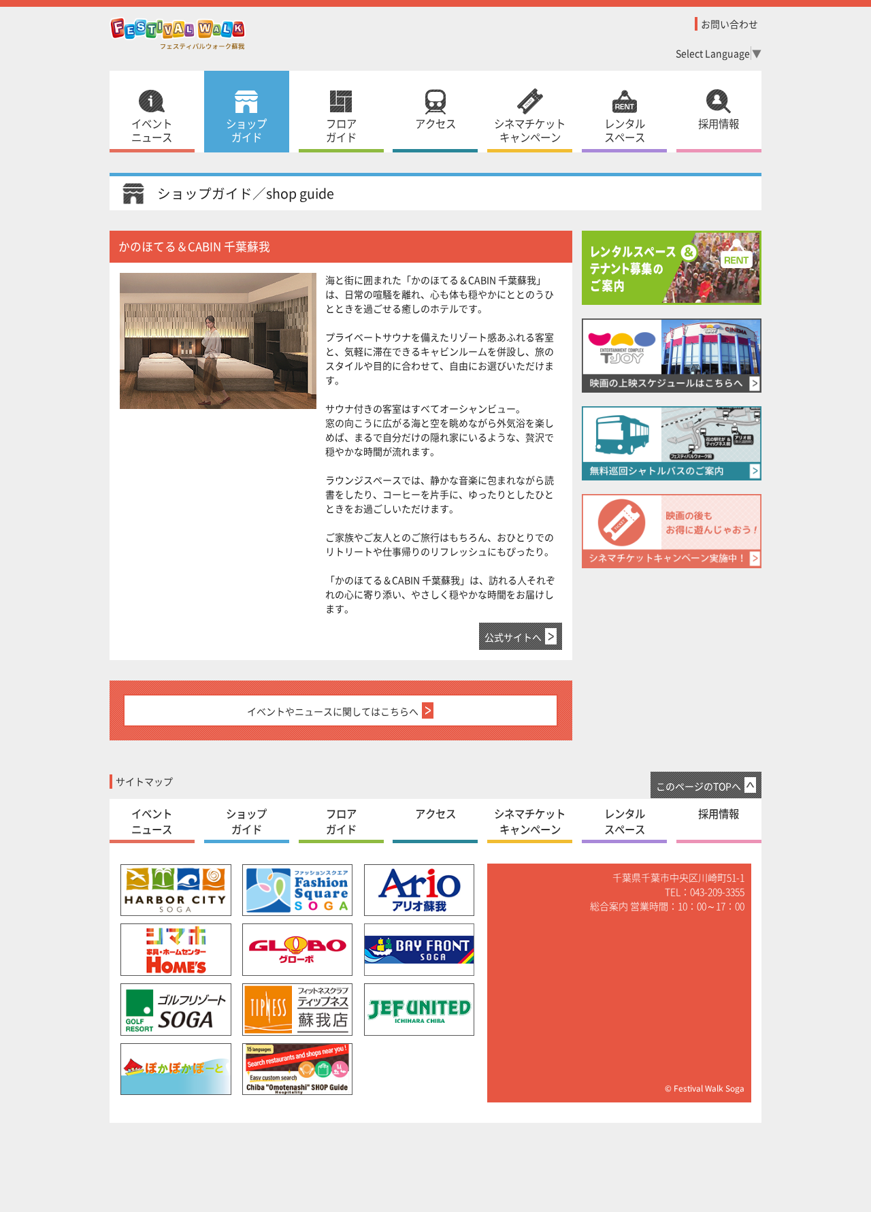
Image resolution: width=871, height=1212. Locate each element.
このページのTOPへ (698, 785)
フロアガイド (341, 130)
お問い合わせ (729, 24)
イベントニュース (151, 130)
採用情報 (718, 123)
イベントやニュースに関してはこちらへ (332, 711)
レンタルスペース (624, 130)
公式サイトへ (513, 637)
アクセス (435, 123)
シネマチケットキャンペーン (529, 130)
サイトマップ (144, 781)
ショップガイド (246, 130)
